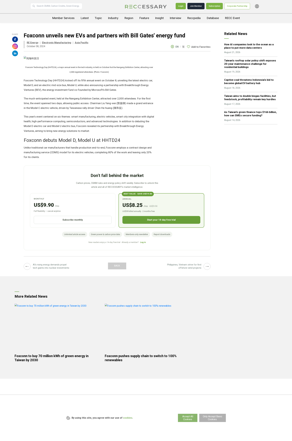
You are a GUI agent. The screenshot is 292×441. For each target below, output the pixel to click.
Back (117, 265)
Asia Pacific (81, 42)
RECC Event (232, 18)
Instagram (15, 46)
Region (128, 18)
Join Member (196, 6)
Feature (144, 18)
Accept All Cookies (187, 418)
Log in (143, 242)
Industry (113, 18)
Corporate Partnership (237, 6)
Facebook (15, 39)
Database (213, 18)
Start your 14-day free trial (161, 219)
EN (177, 46)
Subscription (214, 6)
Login (180, 6)
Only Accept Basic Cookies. (212, 418)
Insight (159, 18)
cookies (127, 417)
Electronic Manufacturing (56, 42)
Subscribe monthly (73, 219)
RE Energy (32, 42)
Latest (85, 18)
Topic (98, 18)
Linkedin (15, 53)
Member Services (63, 18)
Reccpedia (194, 18)
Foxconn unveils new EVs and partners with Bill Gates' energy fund (146, 7)
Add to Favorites (200, 46)
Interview (175, 18)
